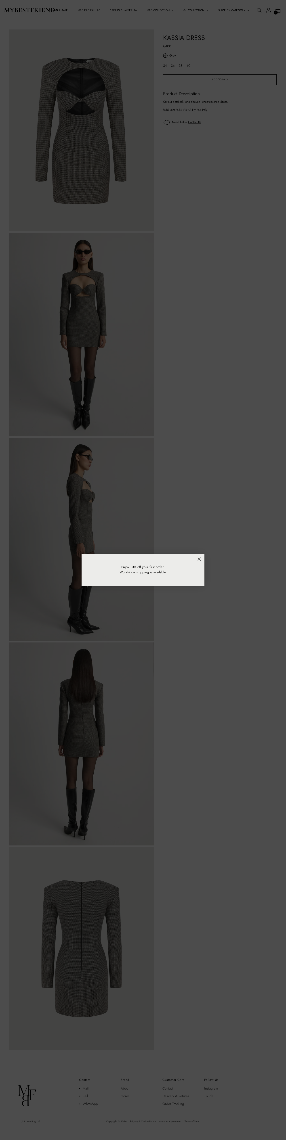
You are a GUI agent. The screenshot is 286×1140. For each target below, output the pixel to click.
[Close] (199, 559)
